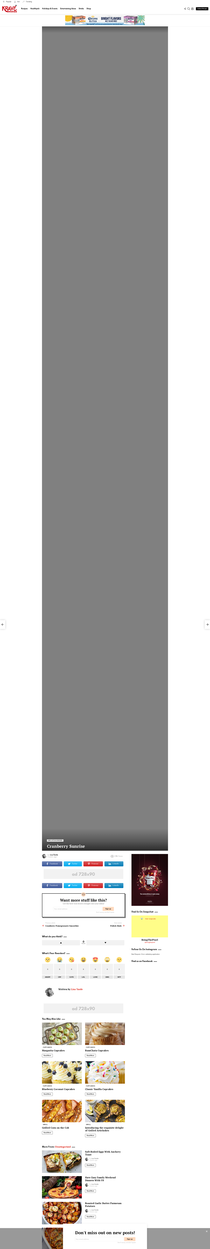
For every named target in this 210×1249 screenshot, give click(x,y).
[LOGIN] (192, 9)
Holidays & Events (49, 9)
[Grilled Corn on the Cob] (62, 1111)
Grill (45, 1124)
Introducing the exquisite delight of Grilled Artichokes (104, 1129)
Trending (28, 1)
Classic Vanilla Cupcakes (99, 1089)
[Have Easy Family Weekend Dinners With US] (62, 1187)
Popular (8, 1)
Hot (18, 1)
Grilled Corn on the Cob (55, 1127)
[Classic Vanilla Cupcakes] (105, 1072)
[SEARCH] (188, 9)
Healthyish (34, 9)
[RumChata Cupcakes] (105, 1034)
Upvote (61, 942)
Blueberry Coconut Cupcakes (58, 1089)
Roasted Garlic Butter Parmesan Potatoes (103, 1204)
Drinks (81, 9)
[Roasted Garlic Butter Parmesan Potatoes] (62, 1213)
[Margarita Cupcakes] (62, 1034)
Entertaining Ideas (68, 9)
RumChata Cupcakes (97, 1050)
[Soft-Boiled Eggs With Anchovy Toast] (62, 1161)
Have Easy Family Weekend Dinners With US (100, 1179)
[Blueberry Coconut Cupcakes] (62, 1072)
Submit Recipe (202, 8)
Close (206, 1231)
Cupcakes (47, 1047)
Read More (47, 1055)
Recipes (24, 9)
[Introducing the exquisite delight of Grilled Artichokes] (105, 1111)
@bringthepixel (150, 942)
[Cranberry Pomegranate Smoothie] (2, 624)
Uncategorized (63, 1147)
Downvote (105, 942)
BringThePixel (150, 939)
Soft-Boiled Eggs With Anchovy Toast (103, 1153)
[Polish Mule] (207, 624)
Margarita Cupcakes (53, 1050)
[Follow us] (185, 9)
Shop (89, 9)
